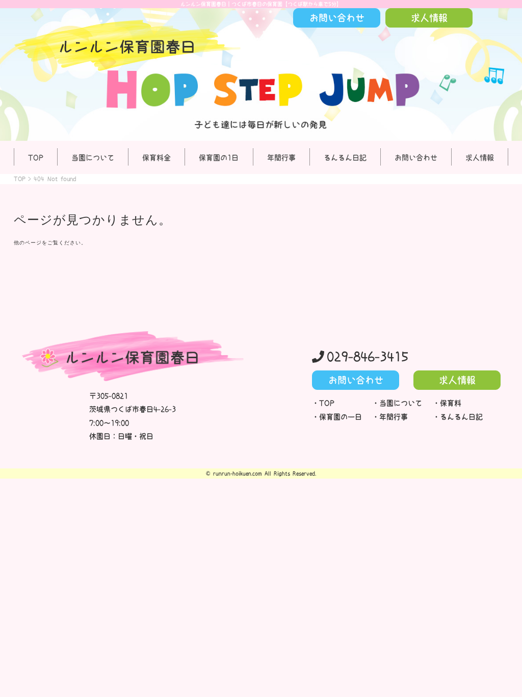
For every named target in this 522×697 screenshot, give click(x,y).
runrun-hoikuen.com (237, 473)
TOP (35, 157)
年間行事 (281, 157)
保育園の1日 (219, 157)
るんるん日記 (345, 157)
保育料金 (156, 157)
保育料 (450, 403)
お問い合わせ (416, 157)
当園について (92, 157)
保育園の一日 (340, 416)
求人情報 (479, 157)
